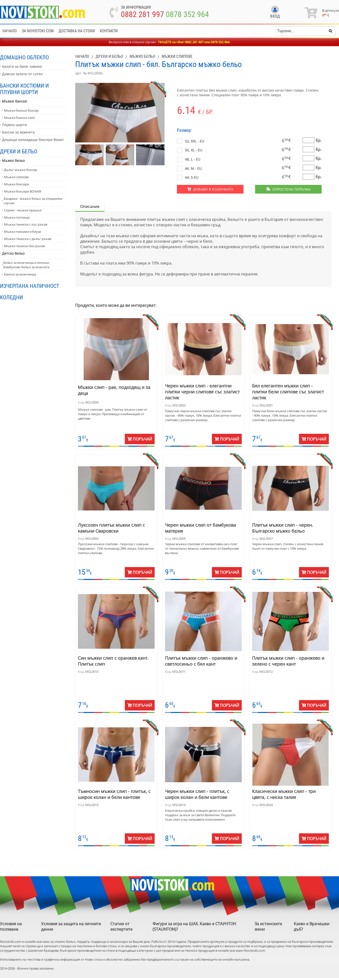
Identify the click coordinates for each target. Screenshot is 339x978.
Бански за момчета (18, 132)
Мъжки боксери (16, 184)
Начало (9, 31)
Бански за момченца (20, 274)
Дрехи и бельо (18, 151)
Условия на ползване (11, 926)
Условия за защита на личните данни (71, 926)
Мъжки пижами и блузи (22, 231)
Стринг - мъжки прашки (22, 210)
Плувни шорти (14, 124)
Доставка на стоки (77, 31)
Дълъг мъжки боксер (20, 170)
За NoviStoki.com (38, 31)
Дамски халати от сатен (22, 73)
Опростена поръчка (290, 189)
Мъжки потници (17, 217)
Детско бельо (13, 253)
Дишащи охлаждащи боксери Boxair (33, 139)
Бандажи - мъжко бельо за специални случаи (33, 200)
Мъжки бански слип (19, 117)
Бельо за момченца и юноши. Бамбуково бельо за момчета (26, 264)
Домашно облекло (24, 57)
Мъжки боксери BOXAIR (22, 191)
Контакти (109, 31)
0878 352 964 (187, 14)
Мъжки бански (14, 101)
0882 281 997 (142, 14)
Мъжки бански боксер (21, 110)
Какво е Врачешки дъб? (311, 926)
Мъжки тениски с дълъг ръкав (27, 238)
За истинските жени (268, 926)
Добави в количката (212, 189)
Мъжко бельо (13, 160)
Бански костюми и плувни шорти (24, 88)
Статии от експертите (121, 926)
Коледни (11, 297)
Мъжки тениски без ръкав (24, 246)
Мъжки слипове (16, 177)
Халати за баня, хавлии (22, 66)
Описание (90, 206)
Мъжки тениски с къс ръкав (25, 224)
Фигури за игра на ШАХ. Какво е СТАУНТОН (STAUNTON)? (194, 926)
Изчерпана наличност (29, 286)
